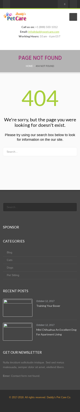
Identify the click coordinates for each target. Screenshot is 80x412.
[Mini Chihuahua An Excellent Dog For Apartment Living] (18, 332)
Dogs (10, 267)
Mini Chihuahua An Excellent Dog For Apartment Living (56, 332)
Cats (9, 260)
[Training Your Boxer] (18, 308)
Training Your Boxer (48, 305)
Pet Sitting (13, 275)
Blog (9, 252)
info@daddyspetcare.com (43, 31)
